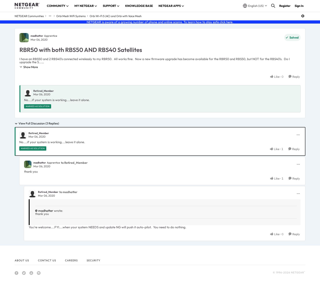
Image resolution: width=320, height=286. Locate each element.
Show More (30, 66)
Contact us (47, 260)
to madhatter (68, 191)
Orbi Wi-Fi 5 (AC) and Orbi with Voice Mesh (115, 16)
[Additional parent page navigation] (50, 16)
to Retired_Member (74, 162)
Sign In (299, 6)
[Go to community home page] (27, 6)
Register (285, 6)
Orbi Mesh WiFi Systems (71, 16)
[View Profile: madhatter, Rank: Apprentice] (24, 37)
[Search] (273, 6)
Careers (71, 260)
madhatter (37, 35)
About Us (22, 260)
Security (93, 260)
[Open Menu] (302, 16)
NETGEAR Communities (29, 16)
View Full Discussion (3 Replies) (39, 123)
